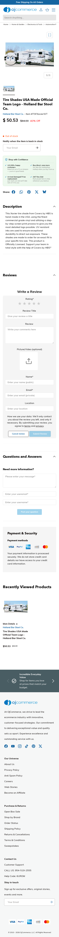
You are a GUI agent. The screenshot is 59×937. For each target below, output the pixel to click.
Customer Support (14, 864)
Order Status (11, 823)
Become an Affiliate (14, 792)
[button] (19, 303)
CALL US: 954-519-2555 (17, 870)
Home (5, 24)
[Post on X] (37, 192)
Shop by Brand (12, 817)
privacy (40, 425)
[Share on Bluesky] (44, 192)
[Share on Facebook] (13, 192)
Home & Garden (18, 24)
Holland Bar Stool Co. (13, 114)
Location (29, 403)
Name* (29, 376)
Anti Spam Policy (13, 775)
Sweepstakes (11, 845)
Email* (29, 390)
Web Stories (10, 787)
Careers (8, 781)
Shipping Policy (12, 828)
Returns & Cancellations (17, 834)
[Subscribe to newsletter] (51, 902)
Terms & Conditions (14, 840)
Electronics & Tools (34, 24)
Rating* (29, 298)
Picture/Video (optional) (29, 349)
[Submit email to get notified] (37, 147)
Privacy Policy (11, 769)
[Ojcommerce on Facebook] (6, 744)
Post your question (29, 512)
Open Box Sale (12, 811)
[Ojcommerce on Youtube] (13, 744)
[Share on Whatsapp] (21, 192)
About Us (9, 764)
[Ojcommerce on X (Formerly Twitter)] (40, 744)
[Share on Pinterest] (29, 192)
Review (29, 323)
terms (27, 425)
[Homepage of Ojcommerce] (20, 9)
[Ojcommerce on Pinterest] (33, 744)
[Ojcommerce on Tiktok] (26, 744)
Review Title (29, 310)
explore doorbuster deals (22, 2)
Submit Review (40, 433)
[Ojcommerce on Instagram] (20, 744)
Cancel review (18, 433)
